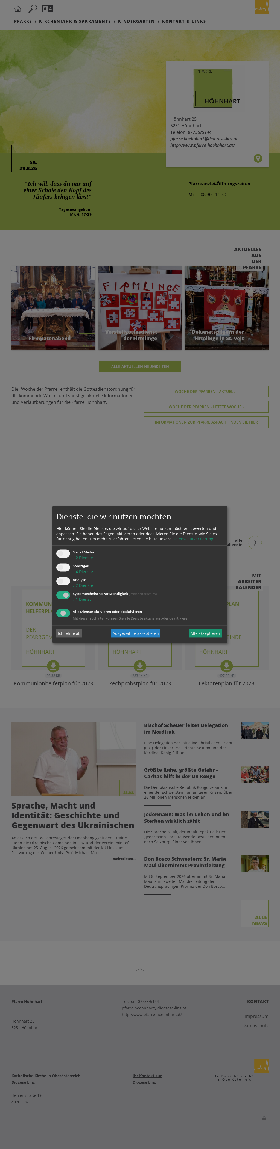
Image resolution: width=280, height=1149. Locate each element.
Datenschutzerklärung (193, 538)
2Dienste (83, 557)
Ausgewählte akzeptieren (136, 633)
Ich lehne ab (69, 633)
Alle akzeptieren (205, 633)
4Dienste (83, 571)
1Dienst (82, 599)
